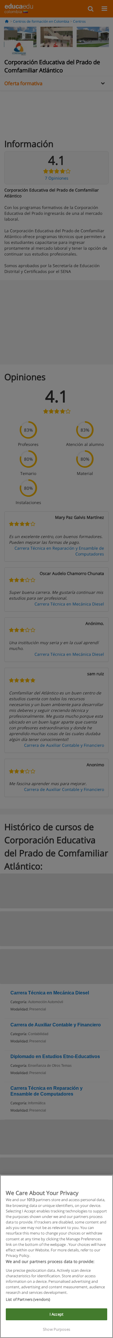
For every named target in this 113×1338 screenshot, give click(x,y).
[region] (56, 1256)
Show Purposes (56, 1329)
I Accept (56, 1314)
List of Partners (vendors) (28, 1299)
